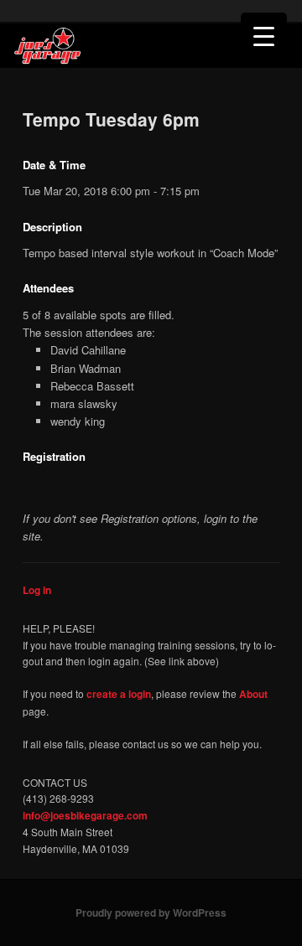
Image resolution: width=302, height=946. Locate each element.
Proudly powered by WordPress (151, 912)
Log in (37, 589)
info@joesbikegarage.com (85, 815)
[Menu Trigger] (264, 36)
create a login (118, 693)
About (253, 693)
